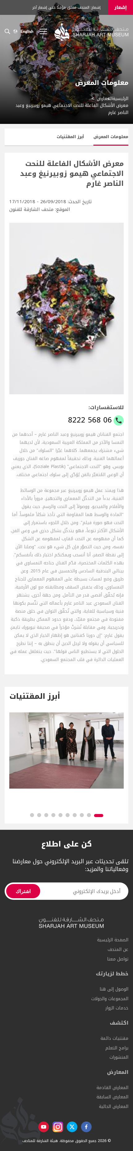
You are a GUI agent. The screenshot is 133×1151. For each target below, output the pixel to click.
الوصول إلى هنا (114, 989)
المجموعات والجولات (109, 999)
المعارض (105, 98)
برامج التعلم (116, 1048)
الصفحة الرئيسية (112, 940)
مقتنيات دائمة (114, 1038)
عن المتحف (118, 949)
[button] (98, 815)
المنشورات (118, 1057)
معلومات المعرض (110, 137)
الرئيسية (120, 98)
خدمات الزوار (116, 1008)
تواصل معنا (117, 959)
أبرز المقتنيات (70, 137)
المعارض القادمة (112, 1087)
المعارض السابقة (112, 1097)
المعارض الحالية (113, 1106)
